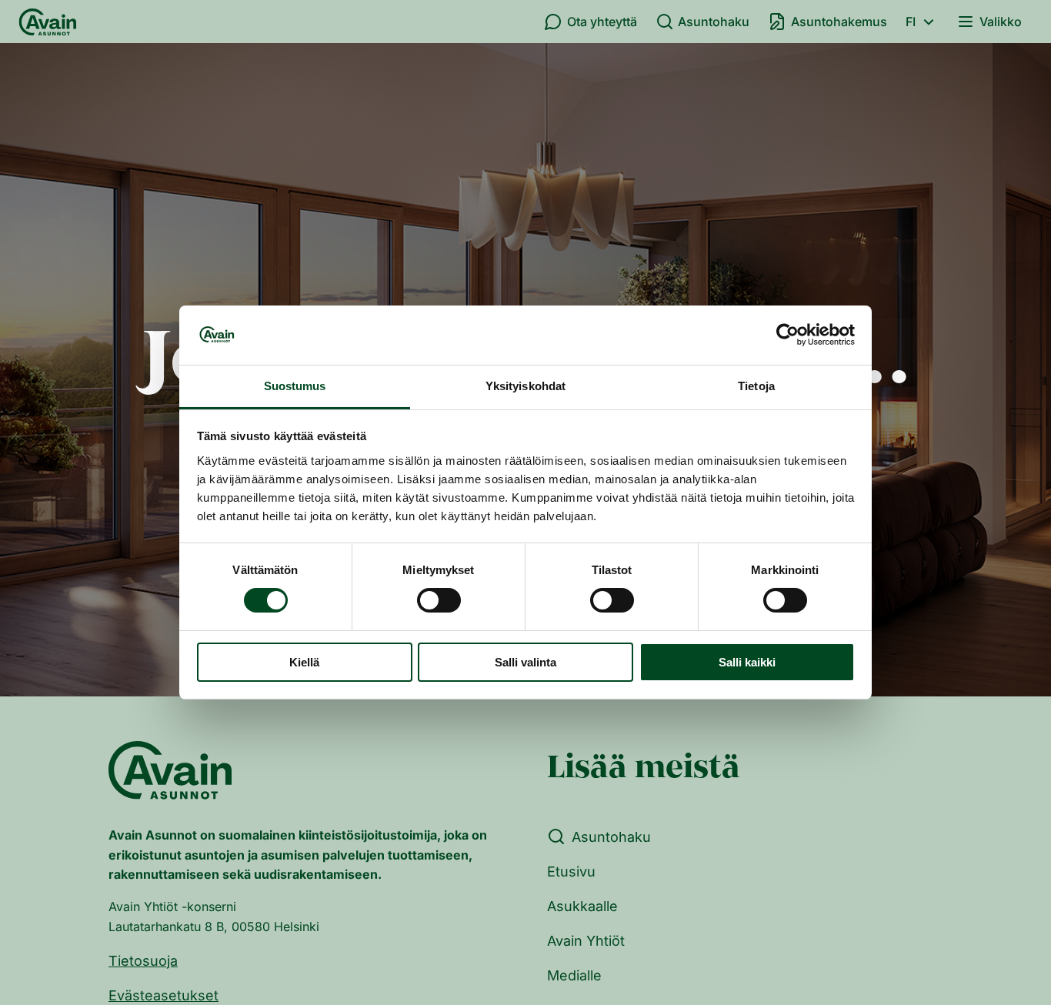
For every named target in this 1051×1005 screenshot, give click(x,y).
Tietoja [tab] (756, 385)
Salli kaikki (747, 662)
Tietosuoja (143, 961)
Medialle (574, 975)
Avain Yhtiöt (586, 941)
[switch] (439, 600)
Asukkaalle (582, 906)
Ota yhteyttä (602, 21)
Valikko (1000, 21)
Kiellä (304, 662)
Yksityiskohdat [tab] (525, 385)
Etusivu (571, 871)
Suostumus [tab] (295, 385)
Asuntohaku (713, 21)
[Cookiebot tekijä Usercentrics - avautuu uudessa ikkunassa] (787, 334)
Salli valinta (525, 662)
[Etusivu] (48, 21)
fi (911, 21)
